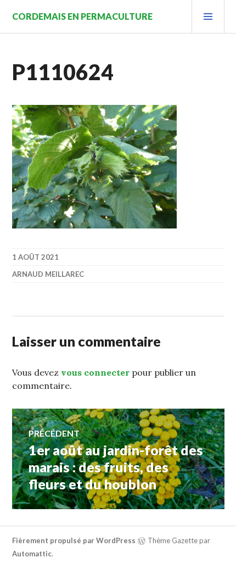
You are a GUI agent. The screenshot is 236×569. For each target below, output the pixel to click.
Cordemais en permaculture (82, 16)
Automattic (32, 553)
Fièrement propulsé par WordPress (74, 540)
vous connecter (95, 372)
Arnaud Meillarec (48, 274)
